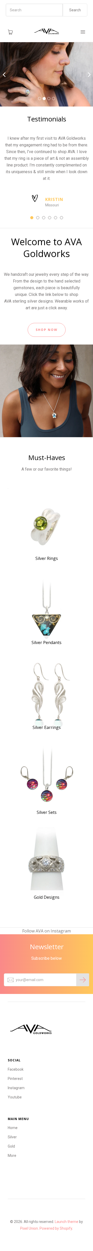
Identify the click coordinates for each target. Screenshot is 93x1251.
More (12, 1155)
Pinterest (15, 1079)
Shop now (47, 330)
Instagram (16, 1088)
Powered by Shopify (56, 1228)
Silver (12, 1137)
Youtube (15, 1097)
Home (13, 1128)
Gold (11, 1146)
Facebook (16, 1069)
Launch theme (66, 1222)
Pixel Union (29, 1228)
